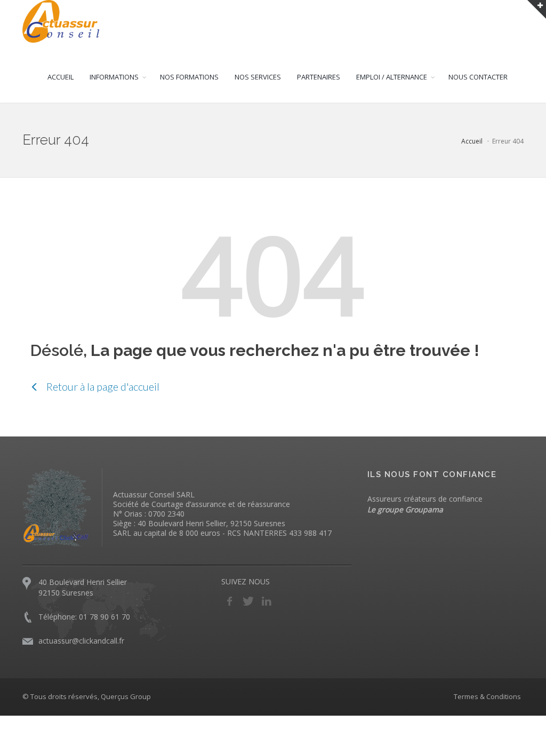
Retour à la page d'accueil (101, 386)
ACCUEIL (60, 77)
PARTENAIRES (318, 77)
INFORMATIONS (114, 77)
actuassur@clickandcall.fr (81, 641)
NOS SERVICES (258, 77)
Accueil (472, 141)
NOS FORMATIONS (189, 77)
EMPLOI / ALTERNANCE (391, 77)
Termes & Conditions (487, 696)
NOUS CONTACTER (478, 77)
